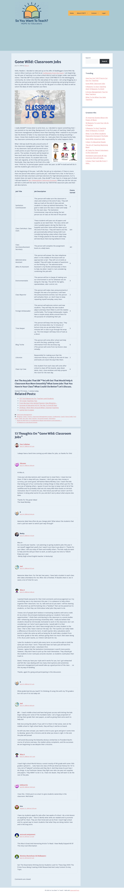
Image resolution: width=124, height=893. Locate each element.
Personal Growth (43, 418)
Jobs (26, 418)
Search (88, 58)
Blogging (19, 416)
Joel (21, 566)
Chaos (25, 416)
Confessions (56, 416)
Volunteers (52, 418)
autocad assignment (27, 834)
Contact (94, 13)
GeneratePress (74, 890)
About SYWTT (81, 13)
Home (72, 13)
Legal (103, 13)
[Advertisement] (62, 39)
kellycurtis (24, 785)
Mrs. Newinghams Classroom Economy (43, 180)
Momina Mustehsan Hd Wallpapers (33, 856)
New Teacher (33, 418)
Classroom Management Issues (42, 416)
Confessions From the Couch (53, 73)
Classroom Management (24, 414)
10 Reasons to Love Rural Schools (27, 422)
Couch (63, 416)
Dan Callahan (25, 444)
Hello (20, 418)
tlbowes (23, 463)
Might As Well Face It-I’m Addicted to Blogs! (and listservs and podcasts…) (39, 420)
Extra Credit (69, 416)
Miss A (22, 590)
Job (24, 418)
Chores (29, 416)
